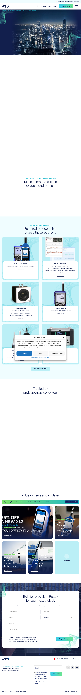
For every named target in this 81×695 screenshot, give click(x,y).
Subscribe (56, 674)
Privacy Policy (42, 357)
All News (67, 560)
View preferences (57, 353)
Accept (24, 353)
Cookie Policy (34, 357)
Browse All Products (40, 369)
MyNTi (47, 6)
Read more (8, 536)
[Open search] (38, 6)
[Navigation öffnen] (77, 6)
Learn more (20, 269)
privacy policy (34, 641)
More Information (71, 502)
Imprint (49, 357)
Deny (40, 353)
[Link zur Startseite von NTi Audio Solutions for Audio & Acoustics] (5, 6)
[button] (64, 337)
